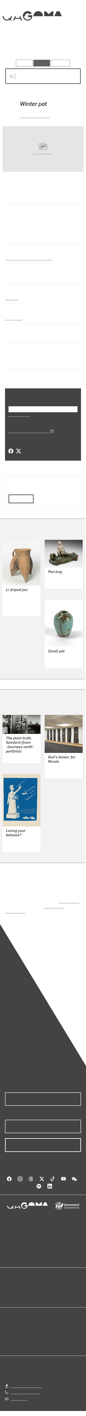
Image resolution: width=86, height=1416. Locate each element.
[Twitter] (18, 451)
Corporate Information (46, 1412)
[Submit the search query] (8, 76)
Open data (12, 1282)
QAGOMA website (18, 1287)
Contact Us (19, 1389)
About (49, 1287)
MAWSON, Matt (17, 836)
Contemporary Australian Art (27, 258)
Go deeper (68, 48)
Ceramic (11, 298)
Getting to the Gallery (26, 1376)
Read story (19, 498)
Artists (42, 48)
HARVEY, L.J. (57, 578)
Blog (48, 1282)
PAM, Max (13, 752)
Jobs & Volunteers (24, 1407)
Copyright (69, 1407)
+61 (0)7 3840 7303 (25, 1382)
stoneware (13, 318)
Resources (60, 63)
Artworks (16, 48)
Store (9, 1292)
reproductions (68, 897)
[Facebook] (10, 451)
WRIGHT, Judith (59, 763)
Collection (32, 31)
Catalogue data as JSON (27, 431)
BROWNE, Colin (34, 115)
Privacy (49, 1407)
